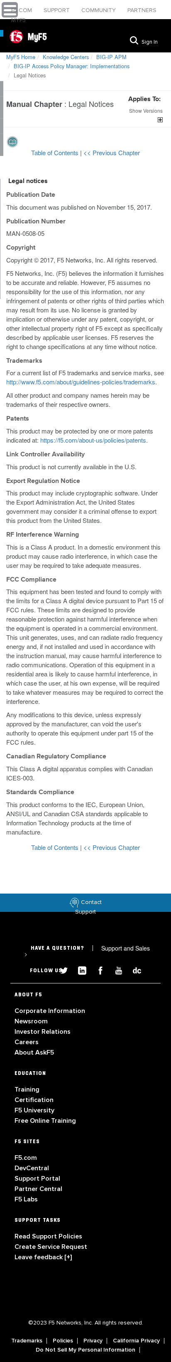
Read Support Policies (48, 1236)
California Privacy (136, 1341)
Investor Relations (43, 1032)
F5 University (34, 1110)
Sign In (150, 42)
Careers (27, 1042)
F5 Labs (26, 1199)
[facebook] (97, 969)
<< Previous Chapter (111, 152)
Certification (34, 1100)
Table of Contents (55, 152)
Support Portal (37, 1178)
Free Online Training (45, 1121)
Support (57, 10)
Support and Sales (87, 951)
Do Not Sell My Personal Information (85, 1350)
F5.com (22, 10)
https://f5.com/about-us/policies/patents (93, 440)
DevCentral (32, 1168)
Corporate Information (50, 1011)
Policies (63, 1341)
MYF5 (18, 20)
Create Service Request (51, 1247)
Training (27, 1089)
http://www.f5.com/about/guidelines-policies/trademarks (80, 381)
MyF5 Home (20, 57)
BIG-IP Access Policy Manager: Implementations (71, 66)
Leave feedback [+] (43, 1257)
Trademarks (26, 1341)
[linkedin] (79, 969)
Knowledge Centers (66, 57)
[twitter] (60, 969)
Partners (141, 10)
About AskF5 (34, 1052)
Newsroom (31, 1021)
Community (99, 10)
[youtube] (115, 969)
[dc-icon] (133, 969)
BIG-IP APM (111, 57)
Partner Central (38, 1189)
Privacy (93, 1341)
